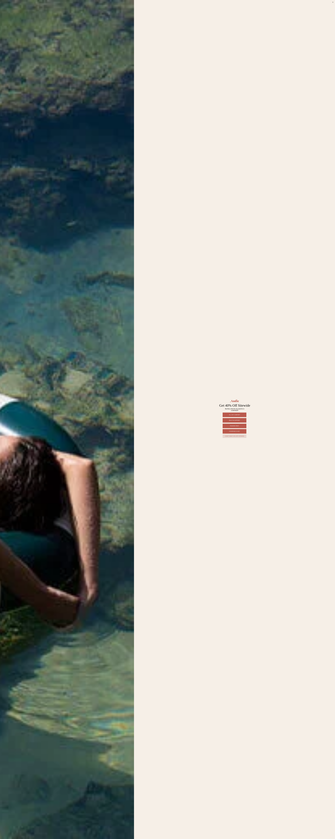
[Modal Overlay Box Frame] (167, 419)
